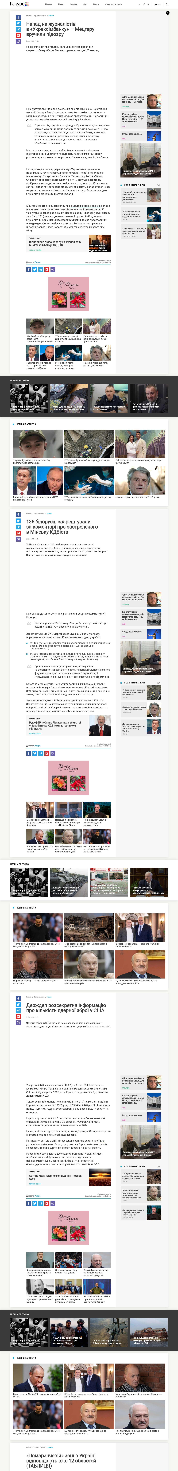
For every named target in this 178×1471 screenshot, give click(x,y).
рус (159, 4)
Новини (48, 4)
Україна (73, 4)
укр (155, 4)
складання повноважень (86, 205)
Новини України (39, 1447)
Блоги (96, 4)
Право (61, 4)
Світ (85, 4)
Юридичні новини (40, 16)
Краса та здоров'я (113, 4)
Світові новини (39, 513)
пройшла (98, 1140)
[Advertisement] (68, 79)
